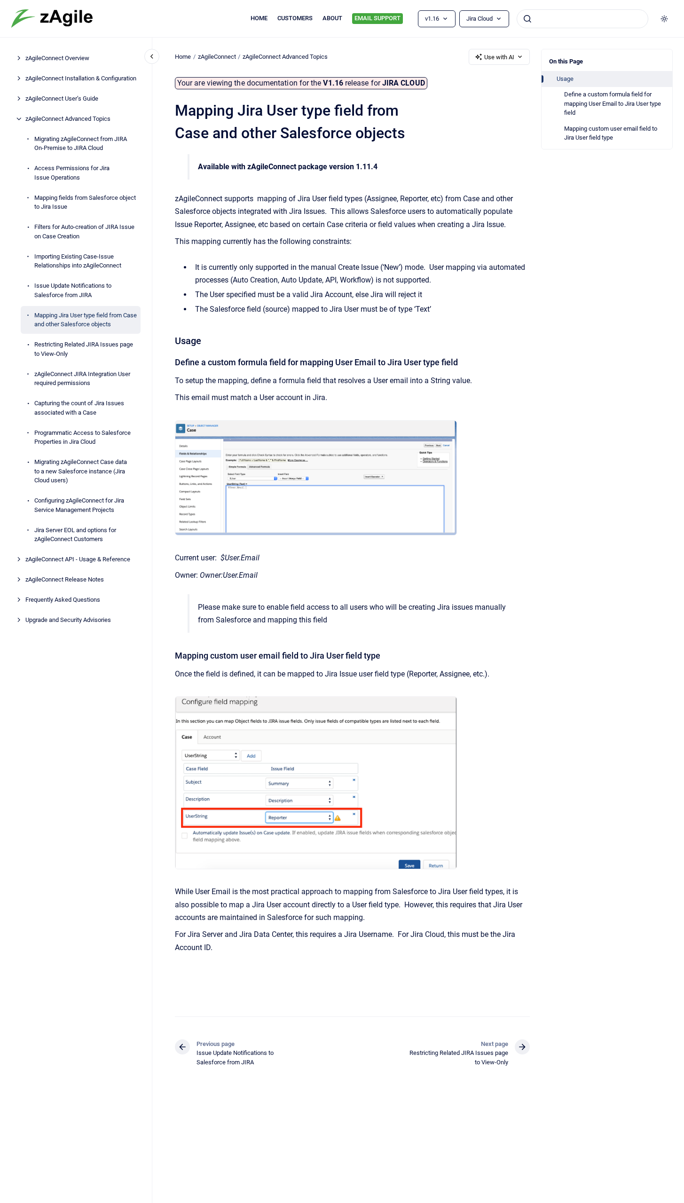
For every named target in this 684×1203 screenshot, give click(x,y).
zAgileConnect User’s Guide (61, 98)
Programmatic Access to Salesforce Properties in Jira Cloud (82, 437)
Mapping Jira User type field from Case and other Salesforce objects (85, 320)
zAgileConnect (217, 56)
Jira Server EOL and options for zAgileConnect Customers (75, 535)
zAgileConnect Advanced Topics (67, 118)
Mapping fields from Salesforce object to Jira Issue (85, 202)
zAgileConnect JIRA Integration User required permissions (82, 378)
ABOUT (332, 18)
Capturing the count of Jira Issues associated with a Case (79, 408)
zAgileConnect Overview (57, 58)
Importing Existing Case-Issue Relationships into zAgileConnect (77, 261)
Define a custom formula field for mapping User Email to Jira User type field (612, 103)
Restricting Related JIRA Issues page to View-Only (83, 349)
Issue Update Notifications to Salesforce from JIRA (72, 290)
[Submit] (527, 18)
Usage (565, 78)
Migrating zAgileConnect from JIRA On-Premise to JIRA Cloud (80, 143)
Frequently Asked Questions (62, 599)
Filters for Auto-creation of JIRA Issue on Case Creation (84, 231)
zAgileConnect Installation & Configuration (80, 78)
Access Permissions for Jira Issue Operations (72, 173)
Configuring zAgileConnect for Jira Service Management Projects (79, 505)
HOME (259, 18)
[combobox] (582, 19)
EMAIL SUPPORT (377, 18)
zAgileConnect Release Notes (64, 579)
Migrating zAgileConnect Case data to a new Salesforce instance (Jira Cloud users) (80, 471)
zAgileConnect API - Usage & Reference (77, 559)
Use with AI (499, 57)
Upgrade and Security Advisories (68, 619)
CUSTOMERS (295, 18)
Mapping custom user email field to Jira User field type (610, 133)
